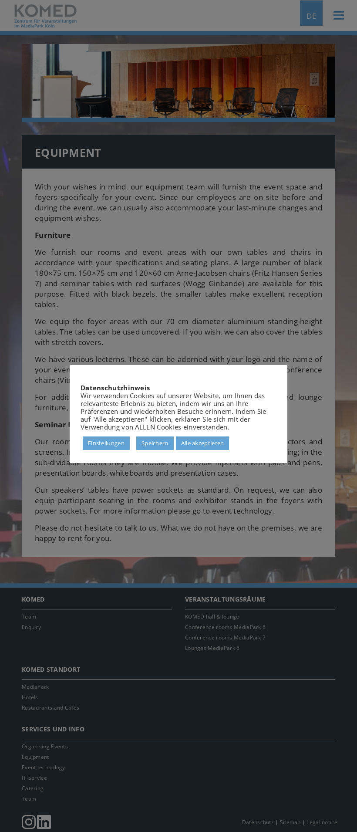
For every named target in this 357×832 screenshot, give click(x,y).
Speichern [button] (154, 443)
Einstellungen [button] (106, 443)
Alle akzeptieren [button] (202, 443)
